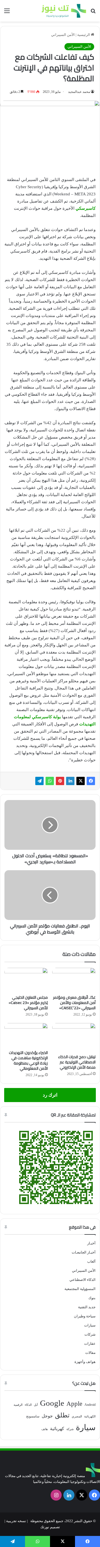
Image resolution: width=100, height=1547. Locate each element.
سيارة (86, 1427)
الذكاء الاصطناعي (82, 1280)
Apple (74, 1403)
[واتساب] (50, 781)
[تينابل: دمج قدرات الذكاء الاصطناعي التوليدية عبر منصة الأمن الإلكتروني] (74, 1037)
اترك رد (50, 1095)
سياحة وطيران (85, 1316)
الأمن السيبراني (63, 35)
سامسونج (32, 1416)
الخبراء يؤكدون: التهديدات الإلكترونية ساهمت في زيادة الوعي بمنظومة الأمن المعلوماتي (28, 1060)
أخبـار (91, 1243)
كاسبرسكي (86, 208)
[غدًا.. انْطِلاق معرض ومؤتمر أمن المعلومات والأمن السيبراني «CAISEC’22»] (74, 980)
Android (90, 1405)
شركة (70, 1429)
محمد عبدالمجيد (79, 92)
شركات (90, 1334)
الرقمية (18, 1404)
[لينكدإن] (70, 781)
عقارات (90, 1343)
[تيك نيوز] (64, 11)
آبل (36, 1404)
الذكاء (28, 1404)
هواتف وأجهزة (85, 1362)
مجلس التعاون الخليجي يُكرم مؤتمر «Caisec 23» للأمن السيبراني (28, 1002)
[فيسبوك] (91, 781)
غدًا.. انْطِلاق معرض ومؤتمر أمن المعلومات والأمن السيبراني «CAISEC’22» (74, 1002)
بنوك (92, 1298)
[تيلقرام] (39, 781)
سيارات (90, 1325)
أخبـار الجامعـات (84, 1252)
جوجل (47, 1415)
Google (52, 1403)
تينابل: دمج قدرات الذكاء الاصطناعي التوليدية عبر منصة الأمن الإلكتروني (77, 1062)
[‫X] (80, 781)
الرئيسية (84, 35)
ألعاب (91, 1261)
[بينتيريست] (60, 781)
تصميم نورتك (50, 1527)
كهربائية (57, 1428)
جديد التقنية (87, 1307)
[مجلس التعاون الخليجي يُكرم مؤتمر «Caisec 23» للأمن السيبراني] (26, 980)
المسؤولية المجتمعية (80, 1289)
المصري (77, 1416)
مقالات (90, 1353)
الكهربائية (90, 1416)
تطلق (62, 1415)
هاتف (44, 1429)
